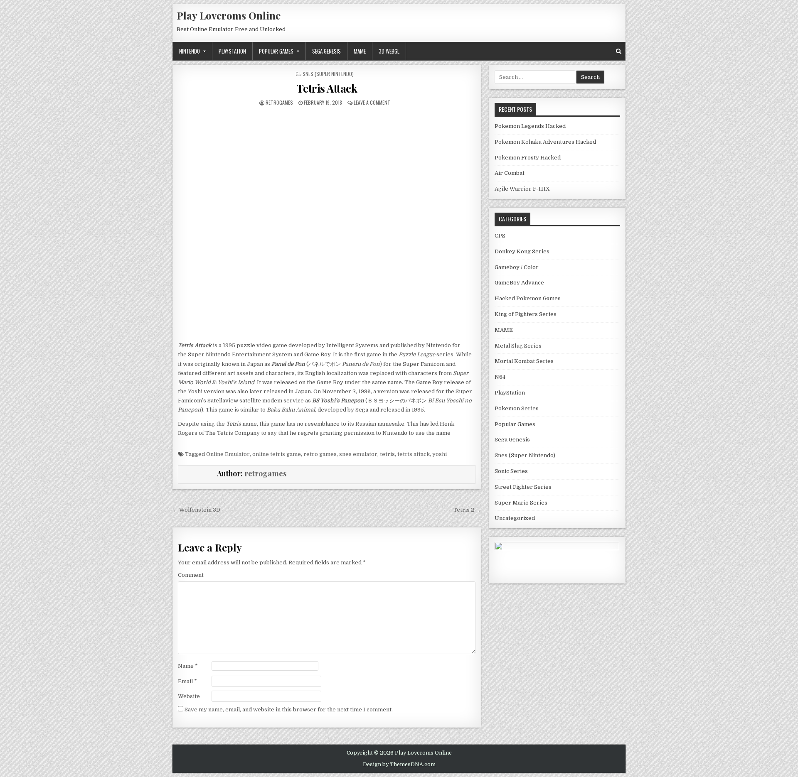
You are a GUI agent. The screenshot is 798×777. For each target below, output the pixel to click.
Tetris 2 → (467, 510)
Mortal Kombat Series (524, 361)
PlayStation (232, 51)
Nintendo (189, 51)
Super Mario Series (521, 503)
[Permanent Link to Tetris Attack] (326, 216)
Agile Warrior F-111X (522, 189)
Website (189, 696)
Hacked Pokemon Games (528, 298)
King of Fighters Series (526, 314)
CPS (500, 236)
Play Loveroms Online (229, 15)
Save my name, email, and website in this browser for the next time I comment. (289, 709)
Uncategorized (515, 518)
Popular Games (276, 51)
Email (187, 681)
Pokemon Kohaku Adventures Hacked (545, 142)
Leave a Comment (372, 102)
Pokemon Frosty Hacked (528, 157)
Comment (191, 575)
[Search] (618, 51)
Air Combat (510, 173)
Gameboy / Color (517, 267)
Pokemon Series (517, 408)
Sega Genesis (326, 51)
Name (188, 666)
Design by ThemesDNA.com (399, 764)
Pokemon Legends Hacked (530, 126)
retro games (320, 454)
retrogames (279, 102)
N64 (500, 377)
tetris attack (413, 454)
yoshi (439, 454)
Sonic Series (511, 471)
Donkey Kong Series (522, 251)
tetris (387, 454)
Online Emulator (228, 454)
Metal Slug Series (518, 346)
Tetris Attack (326, 88)
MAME (360, 51)
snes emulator (358, 454)
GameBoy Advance (519, 282)
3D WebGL (389, 51)
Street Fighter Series (523, 487)
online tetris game (276, 454)
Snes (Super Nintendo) (328, 73)
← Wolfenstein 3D (196, 510)
